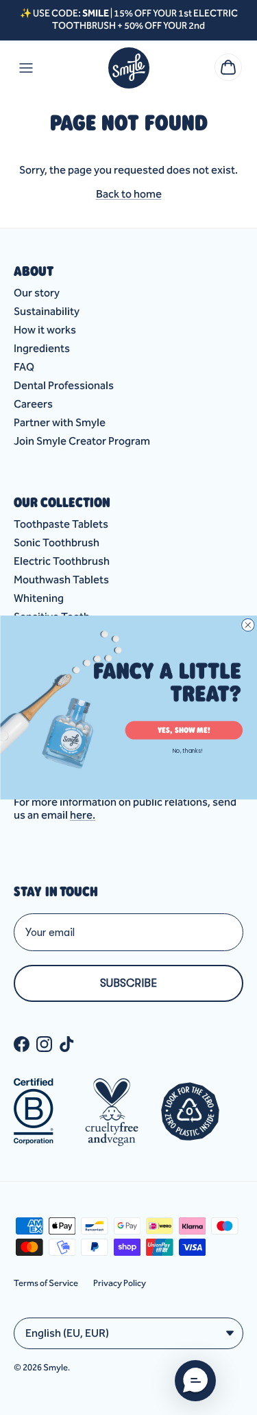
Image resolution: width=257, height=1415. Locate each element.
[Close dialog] (247, 624)
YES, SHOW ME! (184, 730)
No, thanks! (187, 750)
